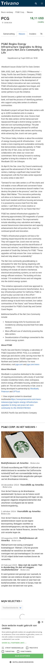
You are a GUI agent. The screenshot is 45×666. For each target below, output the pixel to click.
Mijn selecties (10, 601)
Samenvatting (9, 34)
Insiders (32, 34)
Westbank (34, 388)
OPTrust (16, 391)
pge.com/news (33, 364)
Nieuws (22, 34)
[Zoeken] (35, 3)
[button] (42, 3)
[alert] (22, 642)
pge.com (19, 364)
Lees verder (15, 639)
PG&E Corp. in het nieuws (18, 426)
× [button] (42, 622)
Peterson (5, 391)
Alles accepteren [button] (22, 656)
